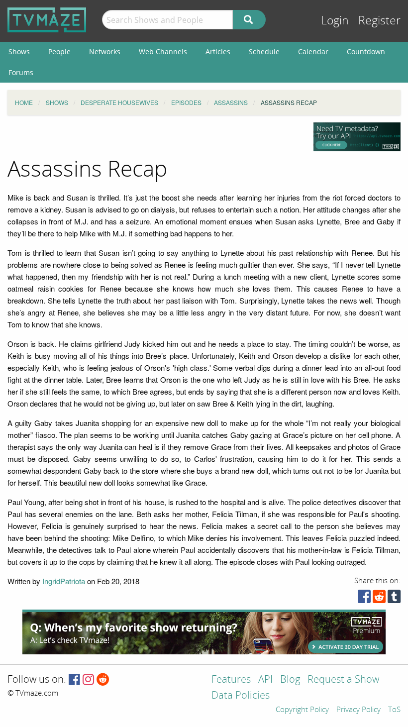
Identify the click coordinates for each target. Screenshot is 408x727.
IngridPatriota (63, 581)
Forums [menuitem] (20, 72)
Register (379, 20)
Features (231, 680)
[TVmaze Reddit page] (103, 680)
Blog (290, 680)
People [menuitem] (59, 51)
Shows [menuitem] (19, 51)
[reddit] (379, 599)
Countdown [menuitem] (366, 51)
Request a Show (343, 680)
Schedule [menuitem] (264, 51)
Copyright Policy (302, 710)
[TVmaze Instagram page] (88, 680)
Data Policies (240, 696)
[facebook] (364, 599)
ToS (394, 710)
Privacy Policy (358, 710)
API (265, 680)
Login (335, 20)
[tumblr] (394, 599)
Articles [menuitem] (217, 51)
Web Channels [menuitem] (163, 51)
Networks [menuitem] (104, 51)
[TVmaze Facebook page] (74, 680)
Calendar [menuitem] (313, 51)
